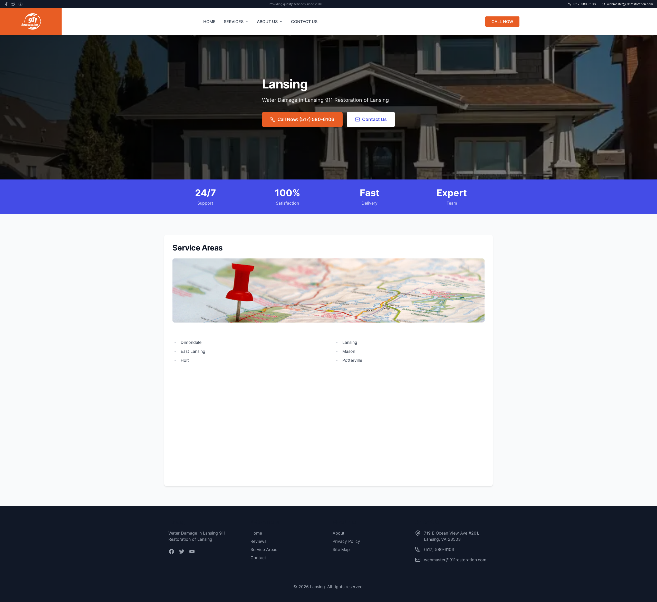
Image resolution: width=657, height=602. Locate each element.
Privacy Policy (346, 541)
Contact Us (374, 119)
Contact (258, 557)
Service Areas (263, 549)
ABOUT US (267, 21)
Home (256, 533)
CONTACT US (304, 21)
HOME (209, 21)
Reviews (258, 541)
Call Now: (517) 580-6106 (305, 119)
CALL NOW (502, 21)
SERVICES (234, 21)
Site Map (341, 549)
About (338, 533)
